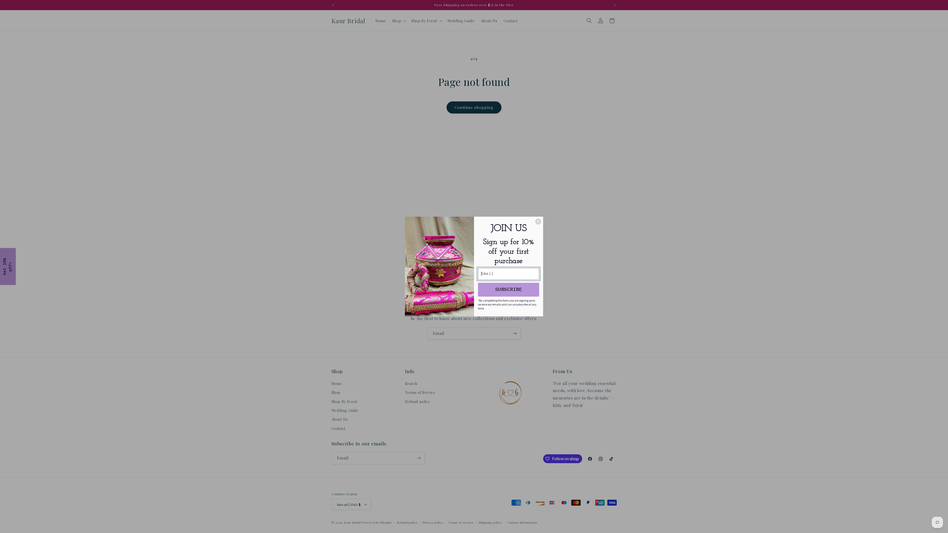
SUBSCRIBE (508, 289)
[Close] (538, 222)
